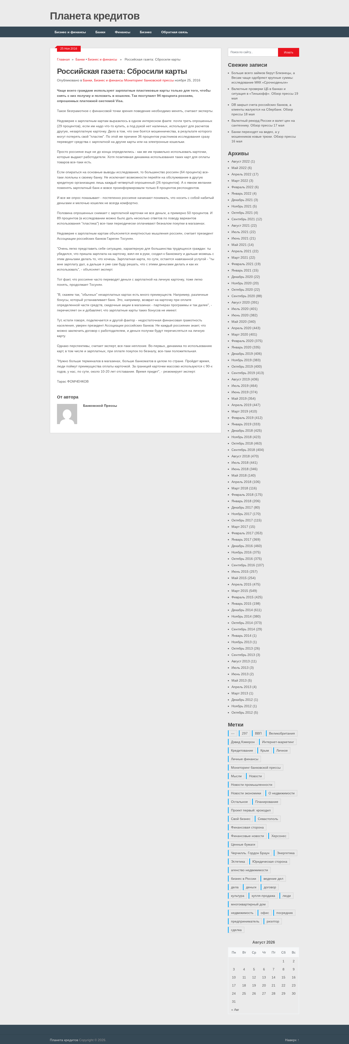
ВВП (258, 733)
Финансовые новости (247, 836)
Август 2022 (240, 161)
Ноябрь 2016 (241, 552)
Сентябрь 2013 (243, 655)
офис (265, 913)
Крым (264, 750)
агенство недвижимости (249, 870)
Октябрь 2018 (242, 443)
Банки (100, 32)
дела (235, 887)
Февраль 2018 (242, 494)
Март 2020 (239, 334)
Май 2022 (239, 168)
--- (233, 733)
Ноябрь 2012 (241, 706)
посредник (284, 913)
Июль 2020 (240, 309)
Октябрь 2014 (242, 623)
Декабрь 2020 (242, 277)
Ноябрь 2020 (241, 283)
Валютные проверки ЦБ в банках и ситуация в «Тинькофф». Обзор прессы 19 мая (264, 93)
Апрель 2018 (241, 482)
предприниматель (245, 921)
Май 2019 (239, 398)
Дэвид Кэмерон (243, 742)
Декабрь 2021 (242, 200)
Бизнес (146, 32)
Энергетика (286, 853)
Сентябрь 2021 (243, 219)
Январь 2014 (241, 635)
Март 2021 (239, 257)
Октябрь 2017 (242, 520)
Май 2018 (239, 475)
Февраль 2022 (242, 187)
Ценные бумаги (243, 844)
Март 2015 (239, 591)
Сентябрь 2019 (243, 373)
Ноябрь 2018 (241, 437)
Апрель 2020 (241, 328)
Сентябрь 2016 (243, 565)
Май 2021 (239, 245)
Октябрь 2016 (242, 559)
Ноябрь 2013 (241, 642)
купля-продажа (263, 896)
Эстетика (238, 861)
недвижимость (242, 913)
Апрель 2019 (241, 405)
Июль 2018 (240, 462)
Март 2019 (239, 411)
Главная (63, 59)
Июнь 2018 (240, 469)
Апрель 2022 (241, 174)
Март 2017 (239, 527)
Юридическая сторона (269, 861)
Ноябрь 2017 (241, 514)
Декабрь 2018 (242, 430)
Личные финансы (244, 759)
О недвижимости (282, 793)
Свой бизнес (240, 819)
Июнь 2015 (240, 571)
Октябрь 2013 (242, 648)
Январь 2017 (241, 539)
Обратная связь (174, 32)
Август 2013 (240, 661)
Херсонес (278, 836)
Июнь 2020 (240, 315)
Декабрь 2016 (242, 546)
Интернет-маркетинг (278, 742)
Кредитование (242, 750)
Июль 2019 (240, 386)
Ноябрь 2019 (241, 360)
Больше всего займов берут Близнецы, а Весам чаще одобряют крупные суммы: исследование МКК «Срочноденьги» (263, 77)
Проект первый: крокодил (251, 810)
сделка (236, 930)
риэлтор (273, 921)
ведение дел (273, 878)
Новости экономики (246, 793)
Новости (255, 776)
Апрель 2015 (241, 584)
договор (270, 887)
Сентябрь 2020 (243, 296)
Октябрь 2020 (242, 289)
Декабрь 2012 (242, 700)
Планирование (266, 802)
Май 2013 (239, 680)
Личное (282, 750)
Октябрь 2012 (242, 712)
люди (287, 896)
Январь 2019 (241, 424)
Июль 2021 (240, 232)
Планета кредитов (95, 15)
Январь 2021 (241, 270)
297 (245, 733)
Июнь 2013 (240, 674)
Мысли (236, 776)
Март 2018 (239, 488)
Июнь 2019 (240, 392)
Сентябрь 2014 (243, 629)
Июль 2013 (240, 667)
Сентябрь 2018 (243, 450)
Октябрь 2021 (242, 213)
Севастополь (268, 819)
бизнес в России (243, 878)
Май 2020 (239, 321)
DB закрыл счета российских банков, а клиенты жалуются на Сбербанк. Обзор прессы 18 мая (262, 109)
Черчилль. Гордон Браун (250, 853)
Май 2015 (239, 578)
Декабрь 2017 (242, 507)
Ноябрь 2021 (241, 206)
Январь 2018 (241, 501)
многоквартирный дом (248, 904)
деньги (251, 887)
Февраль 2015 (242, 597)
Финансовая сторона (247, 827)
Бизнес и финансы (70, 32)
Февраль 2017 (242, 533)
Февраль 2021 (242, 264)
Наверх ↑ (292, 1040)
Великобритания (282, 733)
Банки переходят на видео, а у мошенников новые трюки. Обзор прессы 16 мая (263, 136)
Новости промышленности (251, 785)
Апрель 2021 (241, 251)
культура (237, 896)
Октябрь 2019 (242, 366)
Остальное (239, 802)
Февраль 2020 (242, 341)
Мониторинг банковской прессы (149, 80)
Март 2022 (239, 181)
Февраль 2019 (242, 418)
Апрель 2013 (241, 687)
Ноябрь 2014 (241, 616)
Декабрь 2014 (242, 610)
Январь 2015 (241, 603)
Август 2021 (240, 225)
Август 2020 (240, 302)
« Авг (235, 1009)
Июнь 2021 (240, 238)
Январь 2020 (241, 347)
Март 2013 (239, 693)
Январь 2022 (241, 193)
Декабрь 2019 (242, 354)
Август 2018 (240, 456)
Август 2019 (240, 379)
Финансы (122, 32)
